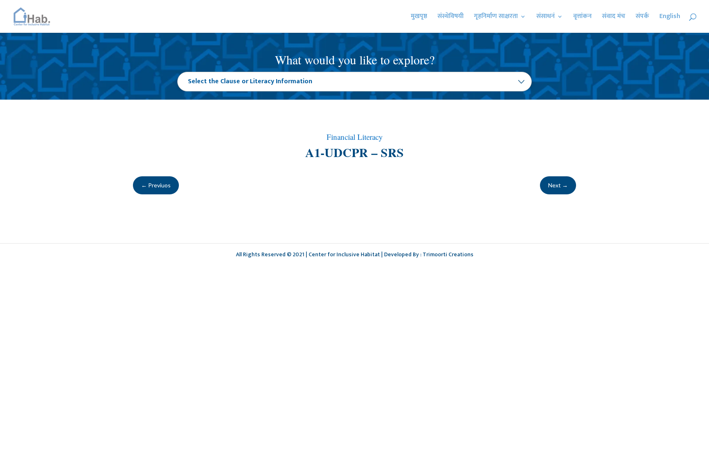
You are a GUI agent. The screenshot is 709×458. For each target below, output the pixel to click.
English (669, 18)
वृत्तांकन (582, 18)
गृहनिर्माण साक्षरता (496, 18)
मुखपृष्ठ (419, 18)
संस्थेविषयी (450, 18)
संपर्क (642, 18)
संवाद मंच (613, 18)
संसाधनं (545, 18)
